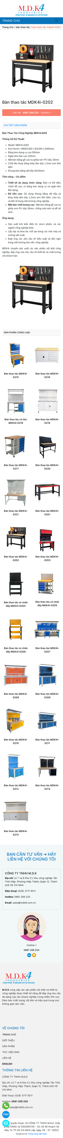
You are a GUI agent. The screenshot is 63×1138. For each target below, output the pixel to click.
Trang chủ (7, 27)
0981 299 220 (31, 112)
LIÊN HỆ (6, 1057)
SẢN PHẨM (8, 1046)
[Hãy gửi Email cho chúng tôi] (4, 1123)
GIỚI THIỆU (8, 1040)
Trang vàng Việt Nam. (37, 1134)
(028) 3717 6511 (27, 890)
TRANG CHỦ (11, 20)
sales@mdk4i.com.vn (24, 902)
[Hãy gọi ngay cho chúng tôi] (4, 1106)
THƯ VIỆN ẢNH (10, 1052)
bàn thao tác (23, 27)
